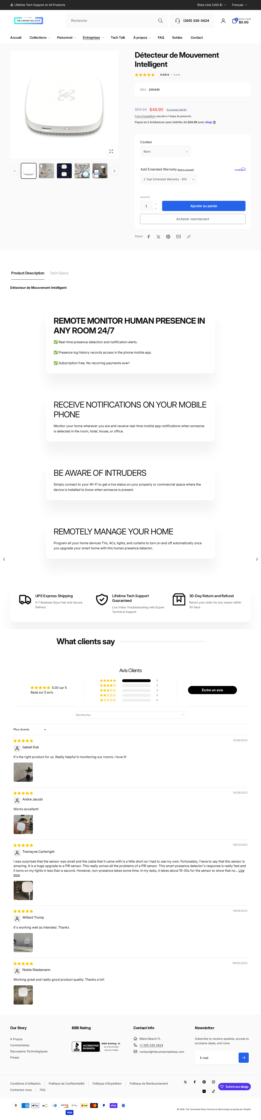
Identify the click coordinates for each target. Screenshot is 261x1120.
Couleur (146, 142)
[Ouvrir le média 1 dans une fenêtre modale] (64, 105)
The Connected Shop (196, 1109)
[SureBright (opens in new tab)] (240, 169)
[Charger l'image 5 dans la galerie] (100, 170)
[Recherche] (160, 21)
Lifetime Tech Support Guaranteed (130, 598)
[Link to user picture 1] (23, 772)
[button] (241, 21)
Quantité (145, 197)
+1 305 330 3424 (151, 1045)
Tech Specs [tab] (59, 273)
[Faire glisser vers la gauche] (14, 171)
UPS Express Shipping (54, 596)
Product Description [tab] (27, 273)
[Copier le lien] (189, 237)
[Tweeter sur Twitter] (158, 237)
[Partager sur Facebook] (149, 237)
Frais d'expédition (145, 116)
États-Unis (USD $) (209, 5)
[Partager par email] (178, 236)
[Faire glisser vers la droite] (114, 171)
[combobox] (117, 21)
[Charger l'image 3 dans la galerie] (64, 170)
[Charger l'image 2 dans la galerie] (46, 170)
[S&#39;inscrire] (244, 1058)
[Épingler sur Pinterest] (168, 237)
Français (237, 5)
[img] (23, 741)
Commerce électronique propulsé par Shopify (229, 1109)
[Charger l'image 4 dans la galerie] (82, 170)
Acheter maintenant (192, 219)
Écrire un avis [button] (212, 690)
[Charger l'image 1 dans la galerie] (28, 170)
